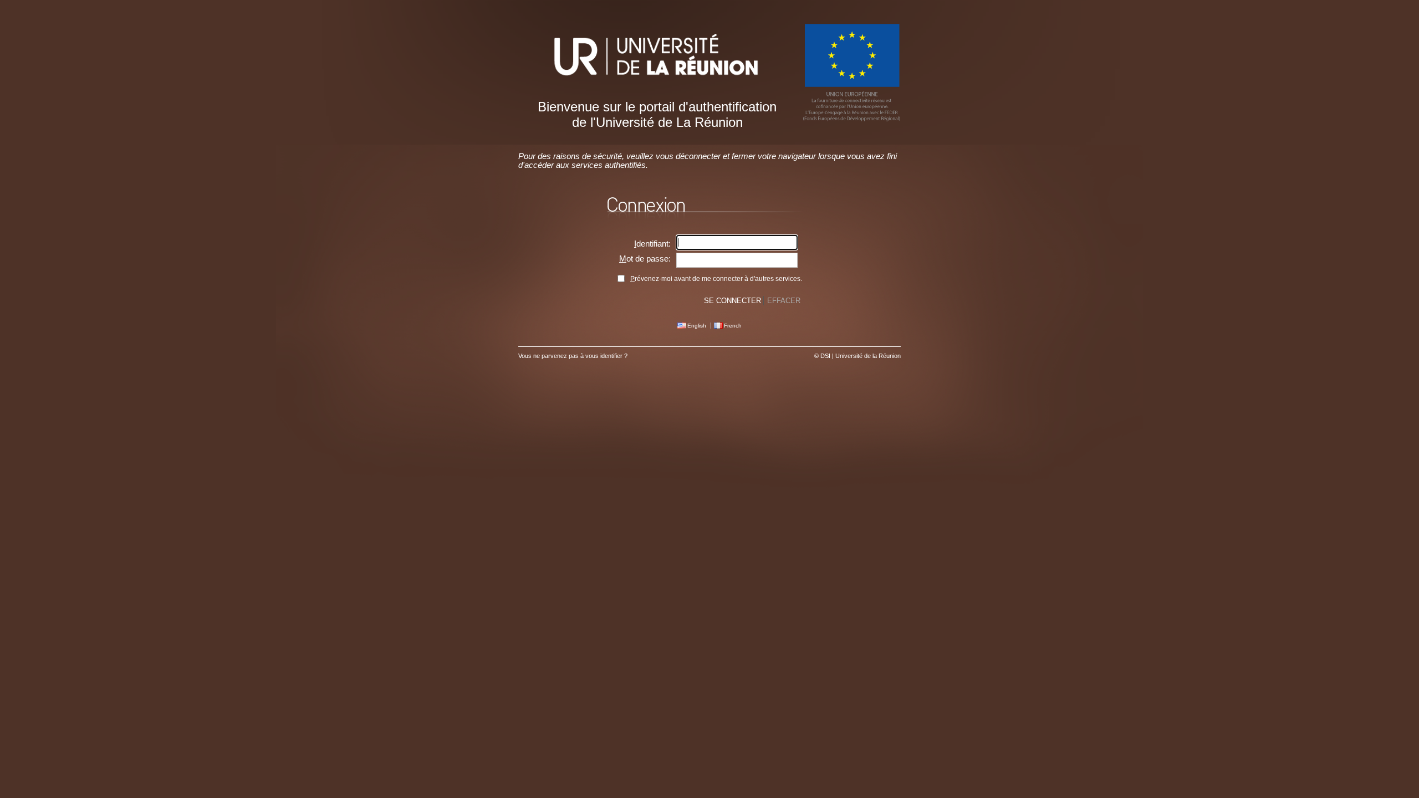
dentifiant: (652, 243)
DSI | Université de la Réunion (860, 355)
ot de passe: (645, 258)
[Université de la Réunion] (656, 87)
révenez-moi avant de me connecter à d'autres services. (716, 279)
